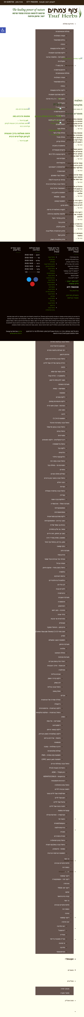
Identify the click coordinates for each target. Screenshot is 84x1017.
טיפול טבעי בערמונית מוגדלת (51, 259)
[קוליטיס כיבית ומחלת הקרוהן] (47, 111)
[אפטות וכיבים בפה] (16, 111)
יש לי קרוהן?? (54, 130)
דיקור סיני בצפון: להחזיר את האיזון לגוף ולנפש (73, 214)
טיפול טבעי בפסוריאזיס (51, 281)
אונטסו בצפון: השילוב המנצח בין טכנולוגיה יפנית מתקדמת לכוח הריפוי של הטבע (74, 122)
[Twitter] (29, 279)
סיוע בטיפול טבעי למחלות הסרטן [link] (49, 265)
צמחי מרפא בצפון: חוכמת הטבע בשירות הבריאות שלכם (74, 177)
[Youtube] (32, 284)
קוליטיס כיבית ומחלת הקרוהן (48, 116)
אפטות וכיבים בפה (21, 116)
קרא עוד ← (21, 120)
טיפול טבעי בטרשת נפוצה (50, 276)
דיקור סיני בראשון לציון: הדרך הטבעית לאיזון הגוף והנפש (74, 202)
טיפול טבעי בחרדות (51, 299)
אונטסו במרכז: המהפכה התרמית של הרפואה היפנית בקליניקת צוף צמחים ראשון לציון (74, 137)
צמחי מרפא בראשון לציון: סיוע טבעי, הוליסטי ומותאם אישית (73, 165)
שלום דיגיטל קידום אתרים (16, 332)
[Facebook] (35, 279)
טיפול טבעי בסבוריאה (51, 286)
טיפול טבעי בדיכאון (51, 304)
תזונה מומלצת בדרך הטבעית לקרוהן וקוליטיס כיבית (17, 135)
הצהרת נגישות (57, 333)
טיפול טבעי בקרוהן (51, 295)
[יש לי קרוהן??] (47, 125)
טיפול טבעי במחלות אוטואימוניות (51, 271)
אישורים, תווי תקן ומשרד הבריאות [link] (72, 296)
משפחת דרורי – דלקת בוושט (74, 234)
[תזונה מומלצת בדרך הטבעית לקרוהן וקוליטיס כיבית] (16, 126)
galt (26, 120)
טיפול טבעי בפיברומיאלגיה (50, 309)
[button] (3, 30)
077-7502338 (32, 2)
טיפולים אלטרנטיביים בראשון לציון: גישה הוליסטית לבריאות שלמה (74, 190)
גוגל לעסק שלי (74, 290)
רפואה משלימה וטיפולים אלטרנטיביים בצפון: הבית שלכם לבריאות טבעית (73, 152)
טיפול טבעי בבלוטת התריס (50, 290)
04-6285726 (9, 2)
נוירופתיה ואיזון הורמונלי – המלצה (75, 225)
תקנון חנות (66, 333)
